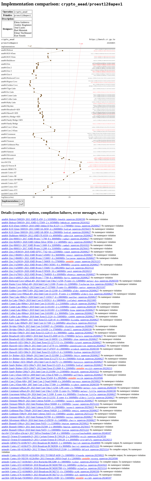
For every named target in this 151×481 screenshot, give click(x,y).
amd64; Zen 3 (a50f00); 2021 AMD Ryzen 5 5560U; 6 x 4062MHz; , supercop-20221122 (48, 268)
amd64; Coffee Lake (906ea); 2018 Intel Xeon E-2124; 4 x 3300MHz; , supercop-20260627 (48, 316)
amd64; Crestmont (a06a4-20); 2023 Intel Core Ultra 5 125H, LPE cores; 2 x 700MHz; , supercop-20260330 (59, 388)
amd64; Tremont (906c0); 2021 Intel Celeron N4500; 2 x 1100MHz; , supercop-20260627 (48, 401)
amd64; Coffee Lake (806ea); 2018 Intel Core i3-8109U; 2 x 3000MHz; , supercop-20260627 (48, 313)
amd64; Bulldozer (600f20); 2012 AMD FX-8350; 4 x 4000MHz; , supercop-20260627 (47, 235)
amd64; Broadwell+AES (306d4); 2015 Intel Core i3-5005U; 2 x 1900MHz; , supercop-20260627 (50, 339)
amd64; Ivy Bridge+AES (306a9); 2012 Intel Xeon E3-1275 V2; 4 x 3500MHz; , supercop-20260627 (53, 358)
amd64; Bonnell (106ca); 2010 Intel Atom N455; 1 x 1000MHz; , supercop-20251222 (45, 430)
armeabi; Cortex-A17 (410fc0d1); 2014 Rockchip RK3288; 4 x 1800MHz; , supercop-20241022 (50, 462)
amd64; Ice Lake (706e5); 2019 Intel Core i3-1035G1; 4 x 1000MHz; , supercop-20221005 (49, 300)
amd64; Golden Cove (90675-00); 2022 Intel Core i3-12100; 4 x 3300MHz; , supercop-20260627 (50, 290)
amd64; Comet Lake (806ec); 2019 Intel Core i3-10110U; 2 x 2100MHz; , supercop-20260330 (49, 307)
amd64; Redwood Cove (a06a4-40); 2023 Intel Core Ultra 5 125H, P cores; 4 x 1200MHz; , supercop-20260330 (60, 281)
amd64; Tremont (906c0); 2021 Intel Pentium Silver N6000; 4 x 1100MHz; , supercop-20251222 (50, 404)
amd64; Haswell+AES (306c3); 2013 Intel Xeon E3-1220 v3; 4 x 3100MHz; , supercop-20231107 (51, 352)
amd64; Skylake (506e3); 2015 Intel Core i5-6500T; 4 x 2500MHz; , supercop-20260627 (48, 326)
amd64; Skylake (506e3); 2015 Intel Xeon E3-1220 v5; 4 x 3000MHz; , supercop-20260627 (48, 332)
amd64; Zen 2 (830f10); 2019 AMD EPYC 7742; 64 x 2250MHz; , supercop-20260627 (46, 251)
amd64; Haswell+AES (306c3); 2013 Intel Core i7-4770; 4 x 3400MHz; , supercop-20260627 (54, 345)
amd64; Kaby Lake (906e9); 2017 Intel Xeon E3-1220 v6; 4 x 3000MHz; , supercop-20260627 (50, 320)
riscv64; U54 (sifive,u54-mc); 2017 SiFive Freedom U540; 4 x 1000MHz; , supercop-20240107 (56, 433)
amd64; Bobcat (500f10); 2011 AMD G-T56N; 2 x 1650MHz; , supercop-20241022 (46, 222)
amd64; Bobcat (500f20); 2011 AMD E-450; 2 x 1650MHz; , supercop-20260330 (43, 219)
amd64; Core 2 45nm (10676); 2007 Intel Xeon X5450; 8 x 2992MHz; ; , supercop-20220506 (52, 378)
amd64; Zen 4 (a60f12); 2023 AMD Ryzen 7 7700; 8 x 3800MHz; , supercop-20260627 (46, 277)
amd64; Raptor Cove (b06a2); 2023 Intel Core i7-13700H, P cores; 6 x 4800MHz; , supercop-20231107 (53, 287)
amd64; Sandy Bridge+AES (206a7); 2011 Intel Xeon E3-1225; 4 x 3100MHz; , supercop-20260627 (52, 365)
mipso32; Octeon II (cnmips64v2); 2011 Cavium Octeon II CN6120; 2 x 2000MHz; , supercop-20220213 (57, 439)
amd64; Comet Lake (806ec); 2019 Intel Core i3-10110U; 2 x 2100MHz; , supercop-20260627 (49, 303)
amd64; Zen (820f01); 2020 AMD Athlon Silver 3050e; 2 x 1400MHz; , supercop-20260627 (47, 242)
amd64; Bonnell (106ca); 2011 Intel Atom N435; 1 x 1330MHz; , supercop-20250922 (45, 423)
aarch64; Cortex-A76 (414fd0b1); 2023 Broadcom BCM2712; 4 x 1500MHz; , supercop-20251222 (50, 474)
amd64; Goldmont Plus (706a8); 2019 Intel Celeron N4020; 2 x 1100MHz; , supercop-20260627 (50, 410)
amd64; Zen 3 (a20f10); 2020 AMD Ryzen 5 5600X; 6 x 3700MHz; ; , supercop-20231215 (51, 261)
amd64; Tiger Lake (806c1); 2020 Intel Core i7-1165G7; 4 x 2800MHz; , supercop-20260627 (49, 297)
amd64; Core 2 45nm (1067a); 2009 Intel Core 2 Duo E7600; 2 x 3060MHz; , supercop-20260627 (52, 375)
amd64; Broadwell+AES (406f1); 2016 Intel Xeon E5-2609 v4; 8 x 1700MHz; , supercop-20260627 (52, 336)
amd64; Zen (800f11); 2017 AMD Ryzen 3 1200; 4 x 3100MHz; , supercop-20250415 (45, 248)
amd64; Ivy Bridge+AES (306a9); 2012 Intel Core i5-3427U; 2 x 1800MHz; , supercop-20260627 (52, 362)
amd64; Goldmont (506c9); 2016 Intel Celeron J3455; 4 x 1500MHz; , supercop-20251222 (47, 413)
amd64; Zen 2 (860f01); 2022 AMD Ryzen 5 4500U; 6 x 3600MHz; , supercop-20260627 (47, 255)
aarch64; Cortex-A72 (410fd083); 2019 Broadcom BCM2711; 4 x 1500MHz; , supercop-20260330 (50, 471)
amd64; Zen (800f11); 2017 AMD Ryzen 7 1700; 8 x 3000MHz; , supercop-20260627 (45, 238)
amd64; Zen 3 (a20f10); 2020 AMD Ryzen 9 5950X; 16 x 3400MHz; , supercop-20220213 (47, 271)
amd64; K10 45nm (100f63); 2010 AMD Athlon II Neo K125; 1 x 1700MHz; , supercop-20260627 (51, 226)
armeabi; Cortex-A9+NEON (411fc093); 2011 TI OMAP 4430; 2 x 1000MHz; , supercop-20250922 (53, 455)
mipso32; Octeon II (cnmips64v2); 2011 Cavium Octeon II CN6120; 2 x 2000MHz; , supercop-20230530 (54, 436)
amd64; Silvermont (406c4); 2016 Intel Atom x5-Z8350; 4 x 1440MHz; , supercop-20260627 (49, 420)
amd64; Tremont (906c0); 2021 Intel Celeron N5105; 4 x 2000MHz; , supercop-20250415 (48, 407)
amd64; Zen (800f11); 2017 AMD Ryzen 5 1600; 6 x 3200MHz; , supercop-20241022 (45, 245)
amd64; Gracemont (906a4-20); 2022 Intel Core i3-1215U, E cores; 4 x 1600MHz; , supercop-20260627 (58, 397)
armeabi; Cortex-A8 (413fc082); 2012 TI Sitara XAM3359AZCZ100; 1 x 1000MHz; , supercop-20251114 (55, 449)
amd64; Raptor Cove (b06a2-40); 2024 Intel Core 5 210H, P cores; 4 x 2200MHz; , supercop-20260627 (58, 284)
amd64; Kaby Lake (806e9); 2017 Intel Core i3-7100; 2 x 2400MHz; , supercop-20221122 (49, 323)
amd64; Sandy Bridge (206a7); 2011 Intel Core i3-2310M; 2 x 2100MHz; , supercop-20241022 (50, 371)
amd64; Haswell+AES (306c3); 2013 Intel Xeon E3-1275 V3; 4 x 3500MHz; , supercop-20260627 (51, 342)
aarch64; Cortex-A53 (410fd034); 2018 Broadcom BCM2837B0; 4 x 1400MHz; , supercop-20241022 (54, 465)
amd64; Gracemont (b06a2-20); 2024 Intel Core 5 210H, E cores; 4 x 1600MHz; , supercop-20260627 (59, 394)
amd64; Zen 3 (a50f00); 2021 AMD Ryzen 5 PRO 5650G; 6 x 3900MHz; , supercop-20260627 (50, 264)
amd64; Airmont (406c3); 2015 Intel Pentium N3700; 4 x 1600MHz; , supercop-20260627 (47, 417)
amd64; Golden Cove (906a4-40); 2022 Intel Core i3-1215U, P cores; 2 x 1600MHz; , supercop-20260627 (57, 294)
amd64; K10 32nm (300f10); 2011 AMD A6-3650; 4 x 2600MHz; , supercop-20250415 (46, 229)
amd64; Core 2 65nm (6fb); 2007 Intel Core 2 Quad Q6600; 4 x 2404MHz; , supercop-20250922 (51, 381)
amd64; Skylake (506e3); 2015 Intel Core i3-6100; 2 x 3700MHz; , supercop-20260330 (47, 329)
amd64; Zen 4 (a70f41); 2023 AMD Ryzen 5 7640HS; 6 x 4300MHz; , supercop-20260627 (48, 274)
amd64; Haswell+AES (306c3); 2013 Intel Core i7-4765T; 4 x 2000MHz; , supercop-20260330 (50, 349)
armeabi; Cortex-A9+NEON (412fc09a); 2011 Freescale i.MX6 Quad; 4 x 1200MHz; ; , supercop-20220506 (60, 458)
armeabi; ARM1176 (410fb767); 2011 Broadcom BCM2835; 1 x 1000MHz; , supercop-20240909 (51, 443)
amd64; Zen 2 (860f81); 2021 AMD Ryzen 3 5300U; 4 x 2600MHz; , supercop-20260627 (48, 258)
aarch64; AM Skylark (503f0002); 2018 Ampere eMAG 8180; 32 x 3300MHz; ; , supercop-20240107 (56, 478)
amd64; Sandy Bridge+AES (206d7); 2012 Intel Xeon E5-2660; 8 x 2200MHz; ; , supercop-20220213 (57, 368)
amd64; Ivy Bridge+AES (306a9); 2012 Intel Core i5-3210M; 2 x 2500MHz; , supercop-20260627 (51, 355)
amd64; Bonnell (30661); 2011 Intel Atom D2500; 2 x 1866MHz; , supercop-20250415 (46, 426)
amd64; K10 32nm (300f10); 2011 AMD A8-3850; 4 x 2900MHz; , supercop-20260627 (46, 232)
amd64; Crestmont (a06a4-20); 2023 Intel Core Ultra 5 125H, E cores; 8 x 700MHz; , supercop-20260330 (59, 391)
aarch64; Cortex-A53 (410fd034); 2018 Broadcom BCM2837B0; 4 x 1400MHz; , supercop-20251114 (54, 468)
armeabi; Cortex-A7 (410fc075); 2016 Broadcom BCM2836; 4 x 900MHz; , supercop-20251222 (50, 446)
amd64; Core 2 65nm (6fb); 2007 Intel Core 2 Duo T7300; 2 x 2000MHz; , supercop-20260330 (50, 384)
